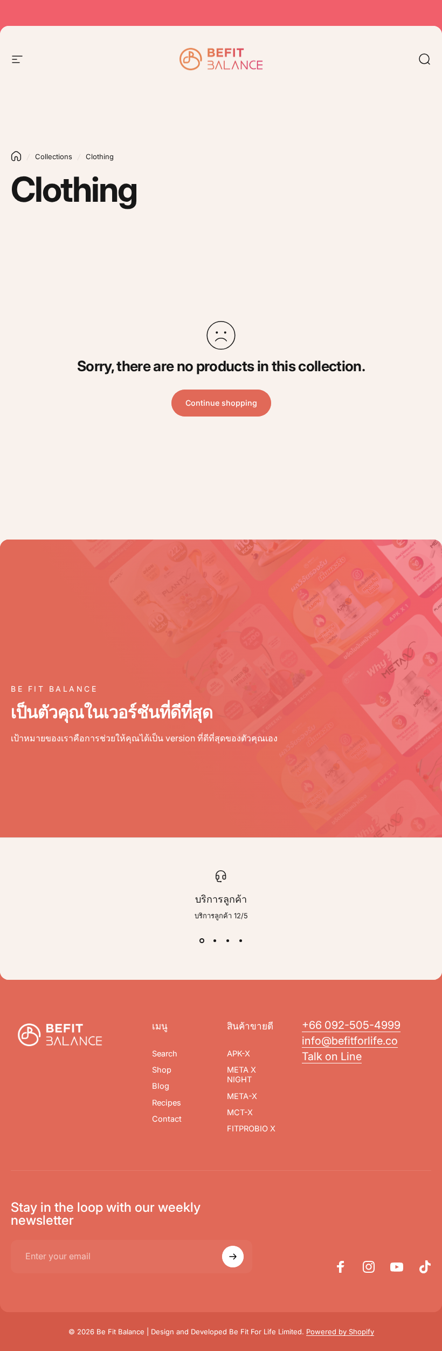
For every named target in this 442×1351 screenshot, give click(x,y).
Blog (160, 1086)
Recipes (166, 1103)
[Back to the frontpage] (16, 156)
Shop (161, 1070)
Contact (167, 1119)
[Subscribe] (233, 1256)
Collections (53, 156)
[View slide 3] (227, 940)
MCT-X (240, 1112)
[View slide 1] (201, 940)
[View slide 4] (240, 940)
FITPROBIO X (251, 1129)
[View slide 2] (214, 940)
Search (164, 1054)
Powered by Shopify (340, 1331)
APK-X (238, 1054)
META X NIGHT (241, 1074)
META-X (242, 1096)
